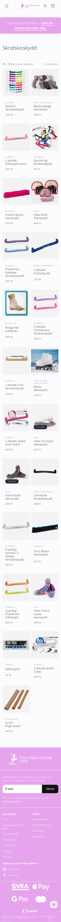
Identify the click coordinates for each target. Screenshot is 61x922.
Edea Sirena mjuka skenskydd (41, 614)
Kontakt (7, 851)
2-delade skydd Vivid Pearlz (15, 442)
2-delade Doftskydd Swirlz (16, 162)
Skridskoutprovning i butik (14, 826)
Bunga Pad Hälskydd (12, 329)
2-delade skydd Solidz (44, 670)
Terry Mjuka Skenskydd (41, 552)
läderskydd (12, 669)
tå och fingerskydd (13, 724)
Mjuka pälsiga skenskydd (42, 107)
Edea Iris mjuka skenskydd (44, 442)
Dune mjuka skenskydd (13, 497)
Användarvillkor (40, 819)
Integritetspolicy (41, 825)
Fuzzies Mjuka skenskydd (14, 216)
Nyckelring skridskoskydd (43, 162)
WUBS (50, 920)
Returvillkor (38, 836)
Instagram (13, 869)
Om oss (7, 857)
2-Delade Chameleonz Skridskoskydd (43, 330)
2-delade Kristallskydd (42, 271)
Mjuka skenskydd (40, 388)
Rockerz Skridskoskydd (14, 107)
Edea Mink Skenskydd (41, 216)
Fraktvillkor (38, 830)
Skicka (50, 788)
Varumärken (9, 845)
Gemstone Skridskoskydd (43, 497)
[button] (7, 6)
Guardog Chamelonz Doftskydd (12, 614)
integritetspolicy (12, 801)
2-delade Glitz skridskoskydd (14, 386)
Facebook (12, 875)
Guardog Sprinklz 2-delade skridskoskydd (14, 554)
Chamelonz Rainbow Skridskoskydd (14, 272)
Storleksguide (10, 833)
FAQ (5, 819)
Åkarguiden (9, 839)
